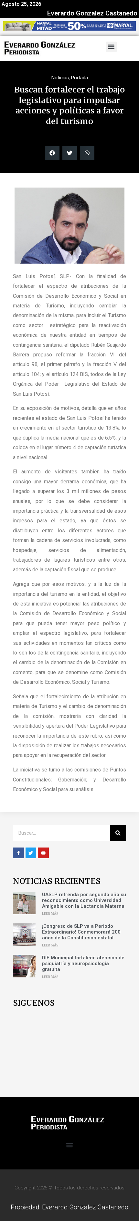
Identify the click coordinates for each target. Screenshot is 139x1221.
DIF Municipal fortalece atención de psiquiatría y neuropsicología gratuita (83, 963)
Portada (79, 78)
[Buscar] (118, 833)
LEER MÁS (50, 914)
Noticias (60, 78)
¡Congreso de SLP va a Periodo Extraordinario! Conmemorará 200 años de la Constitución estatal (81, 932)
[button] (111, 47)
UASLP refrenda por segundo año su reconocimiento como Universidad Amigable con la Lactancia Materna (84, 900)
